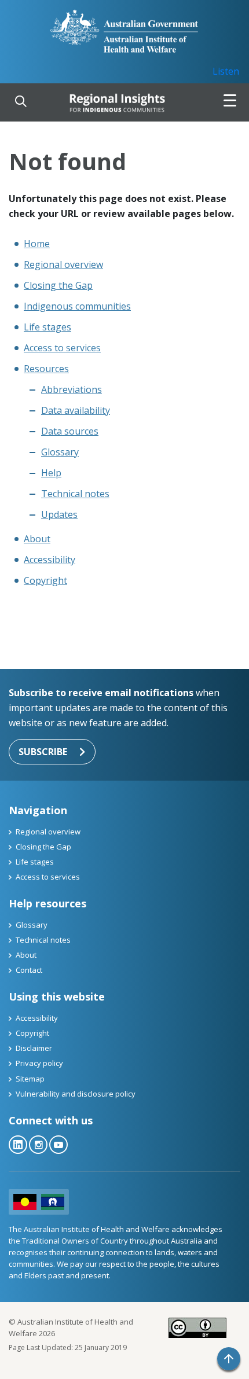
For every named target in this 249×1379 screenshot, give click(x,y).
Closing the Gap (58, 285)
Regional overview (63, 264)
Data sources (69, 431)
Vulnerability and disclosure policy (76, 1094)
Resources (46, 368)
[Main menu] (230, 102)
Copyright (45, 580)
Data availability (75, 410)
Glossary (60, 452)
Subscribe (43, 751)
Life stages (47, 327)
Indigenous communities (77, 306)
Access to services (62, 347)
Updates (59, 514)
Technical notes (75, 493)
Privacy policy (39, 1063)
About (37, 538)
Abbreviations (71, 389)
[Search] (20, 102)
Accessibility (49, 559)
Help (51, 472)
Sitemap (30, 1078)
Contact (29, 970)
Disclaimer (34, 1048)
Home (37, 243)
